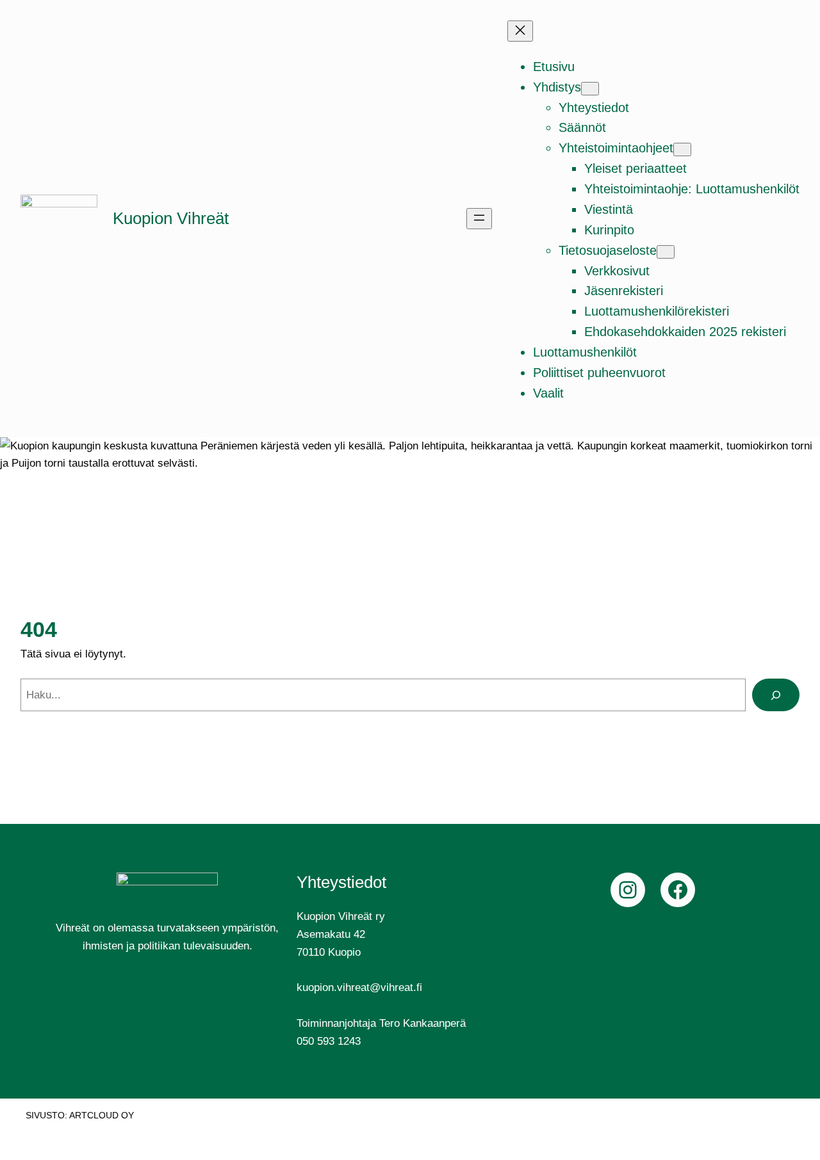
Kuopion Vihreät (171, 218)
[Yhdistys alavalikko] (590, 88)
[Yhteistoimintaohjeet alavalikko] (682, 149)
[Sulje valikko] (520, 31)
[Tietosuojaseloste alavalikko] (666, 252)
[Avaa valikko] (479, 218)
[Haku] (776, 695)
